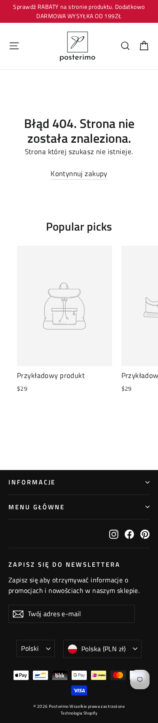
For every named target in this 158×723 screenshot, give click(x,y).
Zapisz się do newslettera (64, 564)
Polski (30, 648)
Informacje (32, 482)
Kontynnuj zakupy (79, 173)
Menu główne (36, 507)
